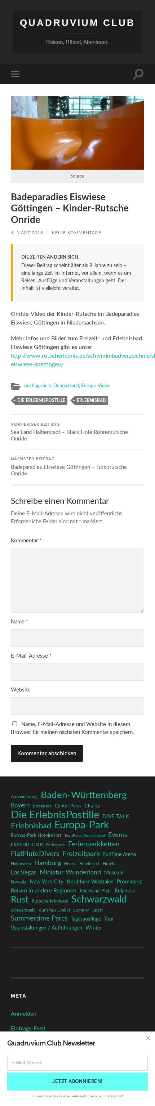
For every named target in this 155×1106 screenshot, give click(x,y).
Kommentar (26, 540)
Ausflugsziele (37, 386)
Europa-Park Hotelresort (36, 835)
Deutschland (66, 386)
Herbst (70, 864)
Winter (93, 928)
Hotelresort (89, 864)
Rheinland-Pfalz (95, 891)
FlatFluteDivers (35, 854)
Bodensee (42, 806)
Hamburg (47, 863)
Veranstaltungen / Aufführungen (46, 928)
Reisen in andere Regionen (43, 891)
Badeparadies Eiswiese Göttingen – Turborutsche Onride (69, 466)
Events (117, 835)
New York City (46, 882)
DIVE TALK (115, 816)
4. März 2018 (27, 232)
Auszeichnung (24, 797)
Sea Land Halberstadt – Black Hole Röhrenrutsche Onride (69, 432)
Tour (109, 919)
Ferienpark (55, 845)
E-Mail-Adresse (31, 656)
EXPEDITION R (27, 845)
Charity (92, 806)
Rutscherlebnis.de (50, 901)
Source (77, 176)
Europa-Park (81, 825)
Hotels (109, 864)
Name (19, 621)
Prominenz (129, 882)
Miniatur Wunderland (70, 872)
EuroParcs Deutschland (85, 836)
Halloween (21, 864)
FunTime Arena (119, 854)
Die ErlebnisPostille (41, 400)
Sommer (81, 910)
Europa (88, 386)
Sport (97, 910)
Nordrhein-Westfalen (90, 882)
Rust (19, 900)
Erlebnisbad (91, 400)
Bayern (20, 806)
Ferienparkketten (94, 844)
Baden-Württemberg (84, 795)
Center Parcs (68, 806)
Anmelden (23, 1014)
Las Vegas (23, 872)
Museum (114, 873)
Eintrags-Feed (28, 1028)
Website (21, 690)
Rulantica (125, 891)
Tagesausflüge (86, 919)
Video (104, 386)
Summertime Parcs (39, 918)
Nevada (18, 882)
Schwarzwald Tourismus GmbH (40, 910)
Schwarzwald (99, 899)
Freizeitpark (81, 854)
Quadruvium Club (77, 22)
